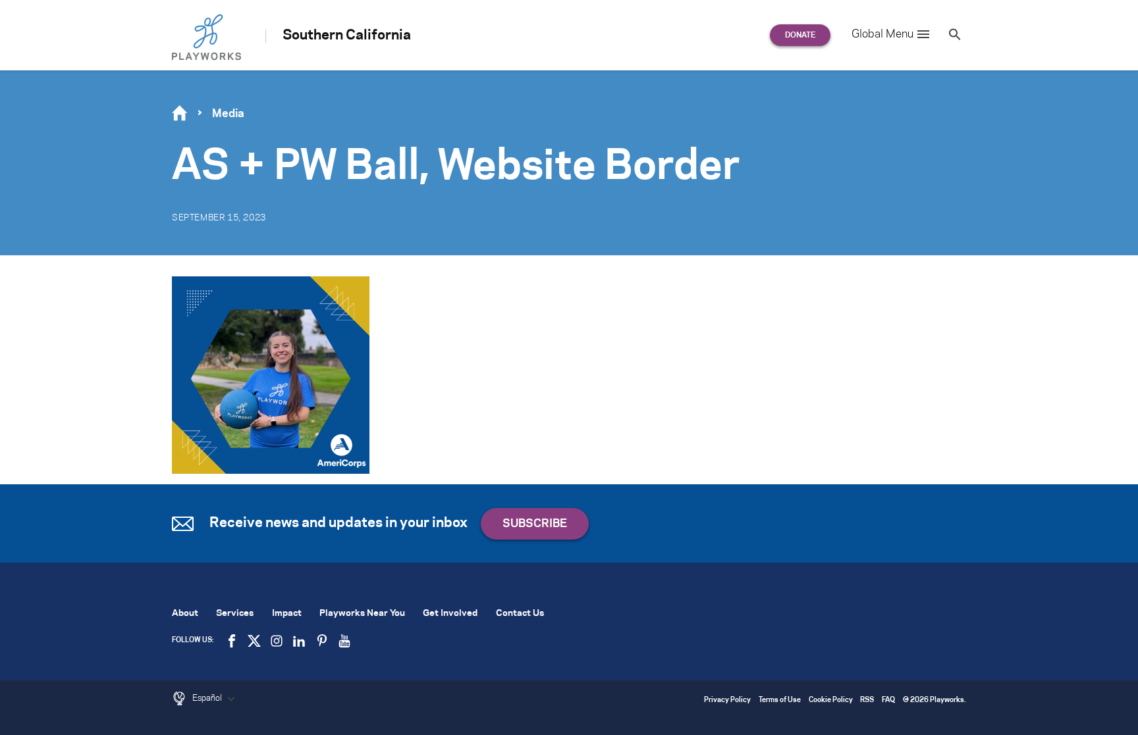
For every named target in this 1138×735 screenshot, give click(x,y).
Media (228, 114)
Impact (287, 613)
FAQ (888, 700)
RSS (867, 700)
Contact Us (520, 613)
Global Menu (882, 34)
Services (235, 613)
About (185, 613)
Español (208, 698)
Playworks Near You (362, 613)
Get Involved (450, 613)
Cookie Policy (831, 700)
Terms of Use (780, 700)
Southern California (347, 35)
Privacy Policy (727, 700)
